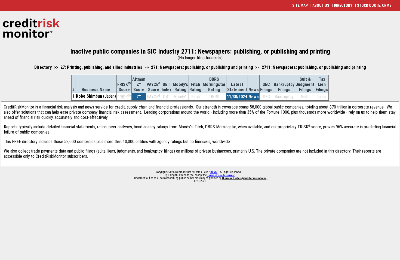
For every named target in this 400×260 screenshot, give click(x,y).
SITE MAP (300, 5)
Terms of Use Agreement (221, 175)
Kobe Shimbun (89, 96)
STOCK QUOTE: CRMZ (374, 5)
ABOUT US (320, 5)
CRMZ (213, 172)
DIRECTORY (343, 5)
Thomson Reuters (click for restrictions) (244, 178)
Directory (43, 67)
